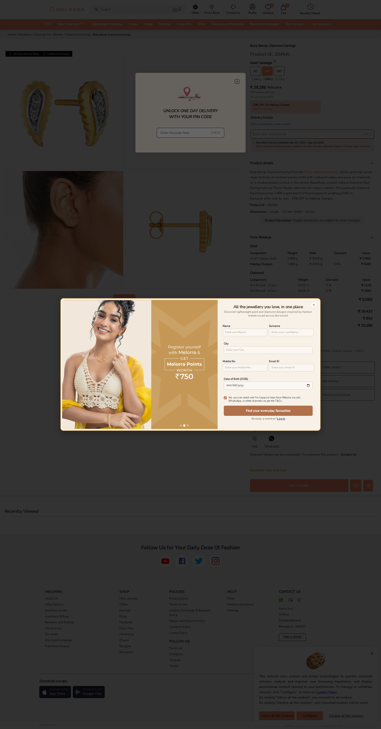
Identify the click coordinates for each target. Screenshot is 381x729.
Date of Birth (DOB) (236, 379)
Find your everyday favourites (268, 411)
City (226, 343)
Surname (274, 326)
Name (226, 326)
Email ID (274, 361)
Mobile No (229, 361)
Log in (281, 419)
